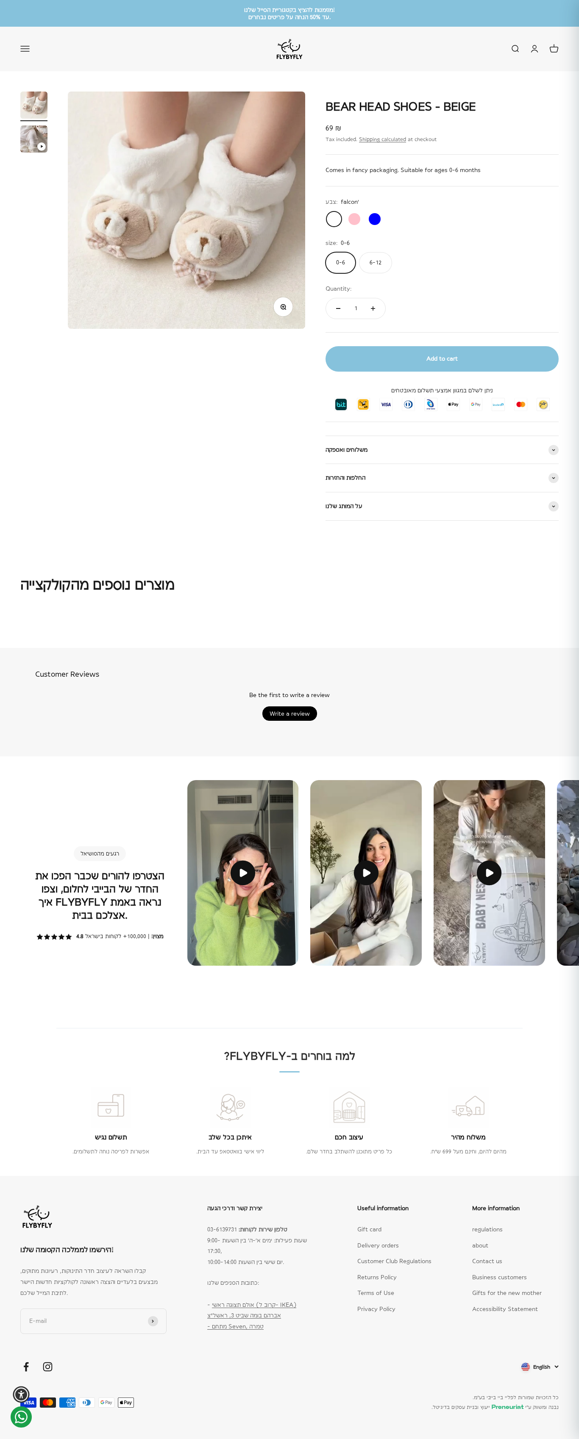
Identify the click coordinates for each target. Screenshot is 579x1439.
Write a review (290, 713)
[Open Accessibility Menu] (21, 1394)
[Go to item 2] (33, 140)
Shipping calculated (382, 139)
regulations (487, 1229)
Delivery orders (378, 1245)
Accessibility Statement (505, 1309)
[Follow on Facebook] (26, 1366)
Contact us (487, 1261)
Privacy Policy (376, 1309)
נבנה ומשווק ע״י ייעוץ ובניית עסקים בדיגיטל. (495, 1407)
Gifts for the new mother (507, 1292)
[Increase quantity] (373, 308)
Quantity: (338, 288)
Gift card (369, 1229)
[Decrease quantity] (338, 308)
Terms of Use (375, 1292)
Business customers (499, 1277)
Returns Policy (377, 1277)
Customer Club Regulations (394, 1261)
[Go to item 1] (33, 106)
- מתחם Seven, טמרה (235, 1326)
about (480, 1245)
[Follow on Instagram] (47, 1366)
